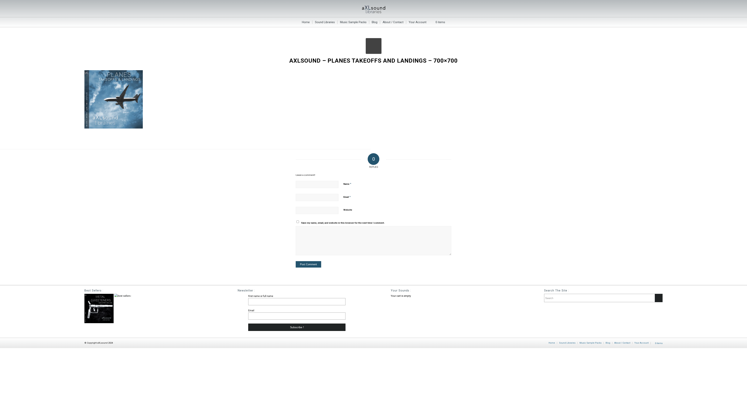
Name (347, 183)
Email (347, 196)
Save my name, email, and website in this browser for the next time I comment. (343, 223)
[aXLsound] (373, 8)
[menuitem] (305, 22)
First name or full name (260, 296)
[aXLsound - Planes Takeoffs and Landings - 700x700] (373, 46)
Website (347, 210)
